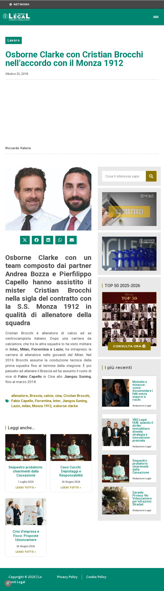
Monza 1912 (41, 406)
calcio (48, 396)
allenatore (19, 396)
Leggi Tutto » (26, 487)
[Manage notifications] (7, 583)
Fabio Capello (22, 401)
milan (26, 406)
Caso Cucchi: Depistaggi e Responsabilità (71, 471)
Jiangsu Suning (74, 401)
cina (58, 396)
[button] (25, 240)
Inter (57, 401)
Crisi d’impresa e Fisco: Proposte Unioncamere (26, 535)
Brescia (36, 396)
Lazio (15, 406)
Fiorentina (43, 401)
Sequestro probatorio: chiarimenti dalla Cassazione (26, 471)
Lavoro (13, 40)
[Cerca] (151, 176)
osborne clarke (65, 406)
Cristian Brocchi (76, 396)
